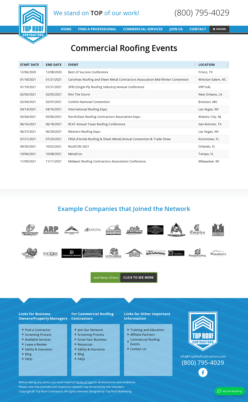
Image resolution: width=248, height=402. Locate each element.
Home (66, 29)
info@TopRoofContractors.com (203, 356)
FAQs (28, 359)
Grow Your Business (92, 339)
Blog (28, 354)
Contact (197, 29)
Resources (85, 344)
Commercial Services (143, 29)
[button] (42, 64)
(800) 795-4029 (202, 12)
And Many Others (124, 277)
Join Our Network (90, 330)
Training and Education (147, 330)
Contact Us (138, 349)
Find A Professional (97, 29)
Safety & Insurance (38, 349)
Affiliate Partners (142, 335)
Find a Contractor (38, 330)
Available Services (38, 339)
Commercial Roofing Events (145, 341)
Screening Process (38, 335)
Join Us (176, 29)
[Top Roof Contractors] (33, 24)
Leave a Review (36, 344)
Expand (221, 29)
